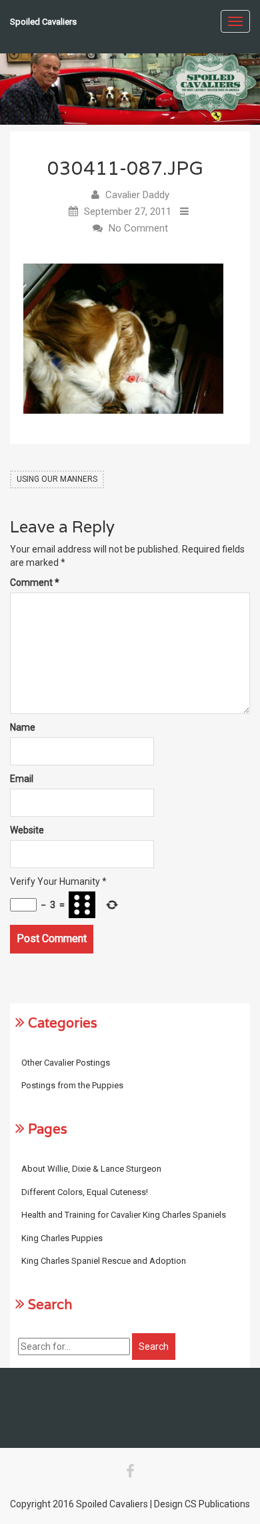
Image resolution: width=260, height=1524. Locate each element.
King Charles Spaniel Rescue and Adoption (103, 1261)
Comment (34, 582)
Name (22, 727)
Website (27, 830)
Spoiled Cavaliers (43, 22)
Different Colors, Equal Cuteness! (84, 1192)
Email (21, 778)
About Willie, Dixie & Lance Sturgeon (91, 1169)
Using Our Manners (57, 479)
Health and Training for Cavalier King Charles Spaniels (123, 1215)
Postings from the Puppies (72, 1085)
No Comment (138, 228)
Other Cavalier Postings (65, 1063)
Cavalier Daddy (137, 195)
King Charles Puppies (62, 1238)
